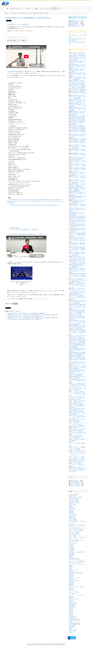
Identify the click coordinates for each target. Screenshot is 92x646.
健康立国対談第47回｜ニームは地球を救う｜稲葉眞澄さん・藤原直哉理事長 (77, 139)
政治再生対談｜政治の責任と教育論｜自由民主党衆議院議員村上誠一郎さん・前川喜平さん (77, 225)
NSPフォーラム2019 (73, 599)
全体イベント (72, 505)
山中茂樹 (71, 549)
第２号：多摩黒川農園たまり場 (75, 540)
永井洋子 (71, 550)
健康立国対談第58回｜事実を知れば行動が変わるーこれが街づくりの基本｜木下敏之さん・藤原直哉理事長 (77, 101)
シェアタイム (72, 590)
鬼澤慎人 (71, 517)
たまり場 (41, 8)
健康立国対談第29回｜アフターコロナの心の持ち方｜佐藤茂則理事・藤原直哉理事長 (77, 209)
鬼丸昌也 (71, 554)
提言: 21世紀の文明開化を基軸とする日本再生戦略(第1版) (77, 39)
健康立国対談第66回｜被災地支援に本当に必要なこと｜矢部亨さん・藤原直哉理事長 (77, 74)
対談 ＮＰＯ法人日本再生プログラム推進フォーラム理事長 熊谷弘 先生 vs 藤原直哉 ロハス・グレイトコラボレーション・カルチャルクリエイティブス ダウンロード (78, 452)
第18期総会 (71, 625)
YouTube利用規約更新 (12, 71)
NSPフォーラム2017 (73, 592)
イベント (34, 8)
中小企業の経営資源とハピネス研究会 (77, 521)
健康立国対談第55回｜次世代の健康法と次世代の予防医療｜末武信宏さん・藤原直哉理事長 (77, 113)
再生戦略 (71, 627)
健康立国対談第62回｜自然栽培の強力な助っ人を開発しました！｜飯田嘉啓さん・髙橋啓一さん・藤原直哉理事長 (77, 86)
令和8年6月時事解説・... (75, 26)
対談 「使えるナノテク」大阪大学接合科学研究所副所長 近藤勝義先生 (77, 429)
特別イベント (72, 518)
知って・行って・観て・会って (75, 594)
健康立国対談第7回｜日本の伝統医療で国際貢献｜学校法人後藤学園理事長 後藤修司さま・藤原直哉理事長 (77, 354)
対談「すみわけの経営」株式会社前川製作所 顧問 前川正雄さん (77, 420)
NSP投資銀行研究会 (73, 501)
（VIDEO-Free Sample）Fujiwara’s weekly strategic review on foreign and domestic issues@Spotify (34, 205)
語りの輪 (71, 588)
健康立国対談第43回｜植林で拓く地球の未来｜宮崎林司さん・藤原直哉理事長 (77, 155)
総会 (70, 506)
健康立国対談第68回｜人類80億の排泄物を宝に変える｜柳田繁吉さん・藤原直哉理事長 (77, 66)
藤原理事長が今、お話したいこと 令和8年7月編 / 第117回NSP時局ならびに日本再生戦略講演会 (29, 317)
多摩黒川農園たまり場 (73, 620)
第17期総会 (71, 607)
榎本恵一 (71, 546)
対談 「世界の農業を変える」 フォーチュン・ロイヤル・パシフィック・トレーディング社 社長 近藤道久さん (77, 423)
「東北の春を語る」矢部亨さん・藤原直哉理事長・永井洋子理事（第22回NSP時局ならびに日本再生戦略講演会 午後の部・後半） (77, 317)
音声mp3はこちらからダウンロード (16, 37)
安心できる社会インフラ (74, 534)
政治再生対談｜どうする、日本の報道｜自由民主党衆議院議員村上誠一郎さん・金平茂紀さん (77, 229)
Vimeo (8, 75)
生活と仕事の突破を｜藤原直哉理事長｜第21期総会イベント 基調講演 (26, 234)
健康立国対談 (72, 604)
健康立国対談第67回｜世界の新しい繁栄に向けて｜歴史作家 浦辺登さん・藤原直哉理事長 (77, 70)
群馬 (70, 601)
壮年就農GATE (72, 602)
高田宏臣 (71, 576)
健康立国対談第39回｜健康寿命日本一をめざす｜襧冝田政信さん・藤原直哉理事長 (77, 169)
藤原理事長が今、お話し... (75, 20)
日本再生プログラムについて (16, 8)
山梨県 (70, 613)
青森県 (70, 556)
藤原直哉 (15, 303)
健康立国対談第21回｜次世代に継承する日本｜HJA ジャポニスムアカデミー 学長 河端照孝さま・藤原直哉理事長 (77, 262)
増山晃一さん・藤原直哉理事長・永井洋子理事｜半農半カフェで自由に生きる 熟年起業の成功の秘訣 (77, 280)
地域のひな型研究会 (73, 494)
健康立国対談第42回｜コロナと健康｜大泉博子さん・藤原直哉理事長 (77, 157)
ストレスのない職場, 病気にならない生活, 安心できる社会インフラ (77, 528)
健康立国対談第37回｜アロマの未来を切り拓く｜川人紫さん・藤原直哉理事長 (77, 177)
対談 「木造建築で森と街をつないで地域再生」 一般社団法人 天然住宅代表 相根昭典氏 (77, 439)
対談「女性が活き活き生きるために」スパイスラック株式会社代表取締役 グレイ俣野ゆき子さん (78, 417)
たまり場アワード (72, 541)
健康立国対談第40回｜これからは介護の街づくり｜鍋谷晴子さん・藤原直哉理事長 (77, 165)
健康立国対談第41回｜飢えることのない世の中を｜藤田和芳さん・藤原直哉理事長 (77, 161)
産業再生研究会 (72, 516)
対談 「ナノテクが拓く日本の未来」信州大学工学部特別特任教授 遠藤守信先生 (77, 433)
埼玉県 (70, 609)
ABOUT (61, 643)
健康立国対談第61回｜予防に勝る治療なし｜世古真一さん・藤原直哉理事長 (77, 89)
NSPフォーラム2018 (73, 580)
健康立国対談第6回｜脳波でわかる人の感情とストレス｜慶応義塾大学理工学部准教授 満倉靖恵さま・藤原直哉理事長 (77, 358)
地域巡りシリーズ (72, 569)
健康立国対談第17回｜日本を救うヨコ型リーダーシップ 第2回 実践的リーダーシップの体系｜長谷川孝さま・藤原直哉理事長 (77, 297)
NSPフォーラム (72, 629)
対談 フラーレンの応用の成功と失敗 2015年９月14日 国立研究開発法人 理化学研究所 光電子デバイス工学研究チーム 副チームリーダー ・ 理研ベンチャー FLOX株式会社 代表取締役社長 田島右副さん (77, 387)
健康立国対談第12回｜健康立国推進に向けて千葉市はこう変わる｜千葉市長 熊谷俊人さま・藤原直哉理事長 (77, 327)
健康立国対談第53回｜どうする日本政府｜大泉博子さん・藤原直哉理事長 (77, 119)
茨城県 (70, 596)
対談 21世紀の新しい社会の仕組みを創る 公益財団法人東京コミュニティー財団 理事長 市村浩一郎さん (77, 402)
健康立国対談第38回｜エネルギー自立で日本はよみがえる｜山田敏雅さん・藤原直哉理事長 (77, 173)
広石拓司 (71, 582)
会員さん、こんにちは (73, 577)
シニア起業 (71, 593)
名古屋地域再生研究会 (73, 623)
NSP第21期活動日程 (14, 228)
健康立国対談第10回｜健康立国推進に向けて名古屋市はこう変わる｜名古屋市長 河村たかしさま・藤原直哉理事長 (77, 340)
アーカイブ (54, 8)
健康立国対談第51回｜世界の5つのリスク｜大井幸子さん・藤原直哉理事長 (77, 125)
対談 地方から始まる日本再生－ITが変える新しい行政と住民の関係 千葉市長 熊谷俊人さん (77, 406)
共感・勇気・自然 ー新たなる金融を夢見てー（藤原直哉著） (24, 229)
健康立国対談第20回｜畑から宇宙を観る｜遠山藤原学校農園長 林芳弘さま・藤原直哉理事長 (77, 266)
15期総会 (71, 578)
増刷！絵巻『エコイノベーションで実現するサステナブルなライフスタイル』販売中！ (77, 36)
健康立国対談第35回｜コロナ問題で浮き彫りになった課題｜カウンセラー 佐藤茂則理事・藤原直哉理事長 (77, 185)
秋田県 (70, 566)
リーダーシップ (72, 514)
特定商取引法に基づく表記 (39, 643)
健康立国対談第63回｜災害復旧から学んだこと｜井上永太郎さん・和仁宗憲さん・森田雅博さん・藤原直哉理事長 (77, 82)
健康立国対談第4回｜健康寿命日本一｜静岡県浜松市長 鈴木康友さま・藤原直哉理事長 (77, 371)
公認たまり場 (72, 536)
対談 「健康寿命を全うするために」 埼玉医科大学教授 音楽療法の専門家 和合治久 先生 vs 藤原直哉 (77, 461)
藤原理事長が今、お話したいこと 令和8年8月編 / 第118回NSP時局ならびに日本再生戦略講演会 (29, 314)
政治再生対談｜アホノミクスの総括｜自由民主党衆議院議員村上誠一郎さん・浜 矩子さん (77, 221)
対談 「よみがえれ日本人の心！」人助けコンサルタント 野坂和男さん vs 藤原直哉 (78, 465)
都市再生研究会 (72, 495)
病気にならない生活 (73, 533)
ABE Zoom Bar (72, 616)
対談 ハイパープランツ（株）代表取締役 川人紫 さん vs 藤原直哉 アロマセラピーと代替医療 (77, 447)
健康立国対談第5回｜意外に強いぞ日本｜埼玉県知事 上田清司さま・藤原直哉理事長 (77, 363)
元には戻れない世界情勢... (75, 484)
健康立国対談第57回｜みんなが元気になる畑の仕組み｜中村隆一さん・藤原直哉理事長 (77, 105)
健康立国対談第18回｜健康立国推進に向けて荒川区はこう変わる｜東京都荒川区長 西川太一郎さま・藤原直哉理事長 (77, 275)
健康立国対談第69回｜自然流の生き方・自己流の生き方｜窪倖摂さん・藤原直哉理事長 (77, 62)
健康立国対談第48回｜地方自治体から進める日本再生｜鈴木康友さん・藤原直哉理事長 (77, 136)
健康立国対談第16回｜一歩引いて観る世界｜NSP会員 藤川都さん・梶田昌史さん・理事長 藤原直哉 (77, 302)
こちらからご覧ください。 (41, 298)
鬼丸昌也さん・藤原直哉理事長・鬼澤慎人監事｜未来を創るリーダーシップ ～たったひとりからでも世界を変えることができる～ (77, 285)
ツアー (70, 545)
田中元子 (71, 608)
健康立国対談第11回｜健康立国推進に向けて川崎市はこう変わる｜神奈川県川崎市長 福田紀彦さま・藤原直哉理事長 (77, 331)
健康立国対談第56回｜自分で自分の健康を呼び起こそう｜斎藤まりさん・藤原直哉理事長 (77, 109)
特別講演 (71, 548)
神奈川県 (71, 612)
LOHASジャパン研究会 (74, 502)
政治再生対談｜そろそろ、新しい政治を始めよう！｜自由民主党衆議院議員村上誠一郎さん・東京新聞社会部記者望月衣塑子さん (77, 234)
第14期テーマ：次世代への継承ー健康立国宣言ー (77, 526)
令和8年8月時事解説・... (75, 23)
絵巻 (70, 568)
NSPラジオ (71, 509)
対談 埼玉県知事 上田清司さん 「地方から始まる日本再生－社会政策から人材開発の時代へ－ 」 (77, 413)
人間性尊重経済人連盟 (73, 558)
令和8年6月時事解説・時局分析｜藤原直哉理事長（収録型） (21, 319)
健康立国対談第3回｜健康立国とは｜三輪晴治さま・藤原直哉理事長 (77, 374)
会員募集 (28, 8)
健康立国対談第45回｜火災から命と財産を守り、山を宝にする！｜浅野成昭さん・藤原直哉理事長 (77, 146)
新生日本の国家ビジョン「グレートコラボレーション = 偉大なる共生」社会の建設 (77, 43)
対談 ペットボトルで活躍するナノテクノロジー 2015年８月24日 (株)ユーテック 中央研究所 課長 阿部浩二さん (77, 393)
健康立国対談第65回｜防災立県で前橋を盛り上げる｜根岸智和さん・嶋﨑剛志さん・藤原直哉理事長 (77, 78)
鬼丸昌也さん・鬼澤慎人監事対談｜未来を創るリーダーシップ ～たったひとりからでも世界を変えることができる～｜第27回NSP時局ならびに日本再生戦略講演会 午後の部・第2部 (77, 291)
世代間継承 (71, 605)
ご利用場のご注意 (47, 643)
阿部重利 (71, 584)
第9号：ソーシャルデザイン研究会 (76, 586)
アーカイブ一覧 (12, 13)
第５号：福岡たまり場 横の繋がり (76, 552)
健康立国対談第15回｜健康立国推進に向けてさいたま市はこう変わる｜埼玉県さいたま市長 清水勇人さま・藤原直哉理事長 (77, 306)
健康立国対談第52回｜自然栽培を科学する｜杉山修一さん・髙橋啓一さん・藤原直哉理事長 (77, 122)
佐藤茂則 (71, 574)
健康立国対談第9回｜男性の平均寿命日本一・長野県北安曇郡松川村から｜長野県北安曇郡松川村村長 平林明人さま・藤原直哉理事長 (77, 345)
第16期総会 (71, 581)
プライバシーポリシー (31, 643)
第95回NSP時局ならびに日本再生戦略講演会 (18, 24)
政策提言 (71, 512)
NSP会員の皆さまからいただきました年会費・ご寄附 (49, 290)
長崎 (70, 632)
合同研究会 (71, 504)
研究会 (47, 8)
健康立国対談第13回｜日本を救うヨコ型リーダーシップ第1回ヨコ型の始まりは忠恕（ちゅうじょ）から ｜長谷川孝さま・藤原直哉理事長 (77, 322)
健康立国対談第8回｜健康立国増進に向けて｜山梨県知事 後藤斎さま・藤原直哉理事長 (77, 350)
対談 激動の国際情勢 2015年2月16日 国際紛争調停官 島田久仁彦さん (77, 409)
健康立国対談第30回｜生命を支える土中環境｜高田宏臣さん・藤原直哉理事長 (77, 205)
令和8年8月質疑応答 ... (75, 22)
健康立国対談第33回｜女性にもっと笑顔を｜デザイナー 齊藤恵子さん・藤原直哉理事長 (77, 193)
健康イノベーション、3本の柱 (75, 530)
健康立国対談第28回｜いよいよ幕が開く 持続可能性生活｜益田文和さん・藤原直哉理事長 (77, 213)
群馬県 (70, 589)
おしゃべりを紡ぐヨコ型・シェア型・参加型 (77, 564)
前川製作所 (71, 617)
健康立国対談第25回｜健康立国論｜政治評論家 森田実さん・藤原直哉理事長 (77, 244)
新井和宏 (71, 597)
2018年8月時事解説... (74, 481)
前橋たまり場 (72, 631)
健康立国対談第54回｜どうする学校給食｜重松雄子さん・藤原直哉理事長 (77, 116)
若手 (70, 628)
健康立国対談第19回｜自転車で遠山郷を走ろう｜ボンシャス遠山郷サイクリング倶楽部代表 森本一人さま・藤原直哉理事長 (77, 270)
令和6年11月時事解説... (75, 485)
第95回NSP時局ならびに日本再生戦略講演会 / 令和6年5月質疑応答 (28, 18)
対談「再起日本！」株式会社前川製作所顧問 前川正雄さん (77, 426)
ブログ (60, 8)
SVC (70, 621)
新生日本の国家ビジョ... (75, 480)
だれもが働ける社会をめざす (75, 573)
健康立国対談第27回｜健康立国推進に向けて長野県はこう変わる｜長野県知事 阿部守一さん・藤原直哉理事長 (77, 217)
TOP (6, 13)
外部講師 (71, 544)
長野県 (70, 570)
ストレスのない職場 (73, 532)
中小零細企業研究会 (73, 498)
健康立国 (71, 553)
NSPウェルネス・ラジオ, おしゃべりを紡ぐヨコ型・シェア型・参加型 (77, 560)
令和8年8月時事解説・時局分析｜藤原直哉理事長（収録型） (21, 316)
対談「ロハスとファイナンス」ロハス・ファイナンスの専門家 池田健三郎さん (77, 443)
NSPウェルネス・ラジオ (74, 562)
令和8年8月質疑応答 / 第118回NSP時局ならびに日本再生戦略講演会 (23, 313)
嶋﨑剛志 (71, 600)
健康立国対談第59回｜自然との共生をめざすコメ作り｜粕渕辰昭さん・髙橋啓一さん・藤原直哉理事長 (77, 97)
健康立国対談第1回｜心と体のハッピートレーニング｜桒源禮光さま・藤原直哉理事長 (77, 381)
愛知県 (70, 585)
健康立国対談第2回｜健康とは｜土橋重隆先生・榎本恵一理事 (77, 377)
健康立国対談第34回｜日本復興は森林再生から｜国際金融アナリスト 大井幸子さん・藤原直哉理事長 (77, 189)
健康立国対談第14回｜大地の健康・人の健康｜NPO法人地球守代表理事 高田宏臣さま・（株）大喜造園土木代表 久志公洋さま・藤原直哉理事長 (77, 311)
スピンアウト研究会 (73, 499)
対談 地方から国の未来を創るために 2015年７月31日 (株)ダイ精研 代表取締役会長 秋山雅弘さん (77, 398)
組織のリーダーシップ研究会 (75, 497)
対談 (70, 510)
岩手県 (70, 557)
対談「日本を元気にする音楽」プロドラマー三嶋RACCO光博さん (77, 436)
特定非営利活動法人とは (55, 643)
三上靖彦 (71, 524)
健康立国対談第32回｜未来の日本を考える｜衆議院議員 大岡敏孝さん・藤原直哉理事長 (77, 197)
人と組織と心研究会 (73, 619)
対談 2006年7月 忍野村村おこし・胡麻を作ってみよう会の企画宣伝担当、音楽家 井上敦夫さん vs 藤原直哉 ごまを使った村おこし (77, 469)
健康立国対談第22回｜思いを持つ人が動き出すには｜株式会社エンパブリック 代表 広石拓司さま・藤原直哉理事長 (77, 258)
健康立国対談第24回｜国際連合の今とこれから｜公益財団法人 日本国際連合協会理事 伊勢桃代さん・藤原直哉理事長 (77, 249)
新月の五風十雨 (72, 520)
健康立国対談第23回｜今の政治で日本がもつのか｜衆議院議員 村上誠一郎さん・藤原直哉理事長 (77, 253)
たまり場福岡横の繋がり (74, 624)
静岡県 (70, 615)
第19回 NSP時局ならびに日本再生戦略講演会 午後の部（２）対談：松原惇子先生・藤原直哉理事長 (77, 367)
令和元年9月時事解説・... (75, 483)
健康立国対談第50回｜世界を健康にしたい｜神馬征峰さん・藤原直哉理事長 (77, 128)
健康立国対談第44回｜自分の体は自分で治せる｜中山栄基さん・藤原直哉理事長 (77, 150)
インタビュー (72, 542)
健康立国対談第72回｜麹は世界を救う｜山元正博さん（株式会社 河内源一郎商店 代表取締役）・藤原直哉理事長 (77, 54)
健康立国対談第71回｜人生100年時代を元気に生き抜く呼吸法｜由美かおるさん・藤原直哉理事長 (77, 58)
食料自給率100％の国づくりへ (75, 572)
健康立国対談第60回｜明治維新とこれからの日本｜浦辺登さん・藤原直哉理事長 (77, 93)
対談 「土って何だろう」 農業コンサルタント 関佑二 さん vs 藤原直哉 (77, 457)
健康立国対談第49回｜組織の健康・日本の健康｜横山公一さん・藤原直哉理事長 (77, 132)
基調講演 (71, 513)
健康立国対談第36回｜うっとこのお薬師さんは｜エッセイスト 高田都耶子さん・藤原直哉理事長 (77, 181)
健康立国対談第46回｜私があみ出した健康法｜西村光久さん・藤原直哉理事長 (77, 142)
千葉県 (70, 611)
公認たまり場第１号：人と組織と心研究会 (77, 538)
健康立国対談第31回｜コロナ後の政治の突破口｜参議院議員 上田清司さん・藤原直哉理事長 (77, 201)
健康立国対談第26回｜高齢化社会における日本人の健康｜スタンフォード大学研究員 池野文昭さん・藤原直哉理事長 (77, 239)
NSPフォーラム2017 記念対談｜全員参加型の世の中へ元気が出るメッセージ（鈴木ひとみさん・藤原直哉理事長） (77, 336)
